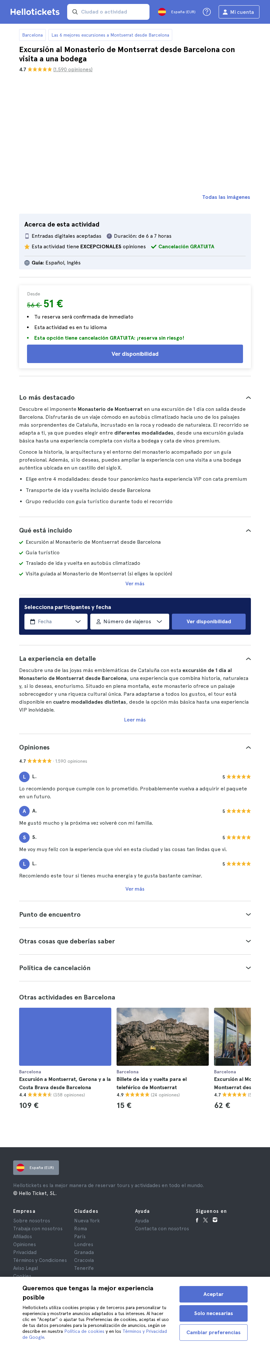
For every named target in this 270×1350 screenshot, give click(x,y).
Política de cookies (84, 1331)
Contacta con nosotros (162, 1229)
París (80, 1237)
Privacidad (25, 1252)
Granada (84, 1252)
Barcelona (32, 35)
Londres (83, 1244)
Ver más (135, 583)
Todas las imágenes (226, 197)
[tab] (135, 397)
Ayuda (142, 1221)
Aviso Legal (25, 1268)
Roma (80, 1229)
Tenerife (84, 1268)
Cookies (22, 1276)
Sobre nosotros (31, 1221)
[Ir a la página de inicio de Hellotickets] (36, 12)
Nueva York (87, 1221)
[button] (135, 397)
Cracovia (84, 1260)
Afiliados (22, 1237)
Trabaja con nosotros (38, 1229)
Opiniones (24, 1244)
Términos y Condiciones (40, 1260)
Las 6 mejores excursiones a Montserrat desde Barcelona (110, 35)
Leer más (135, 720)
